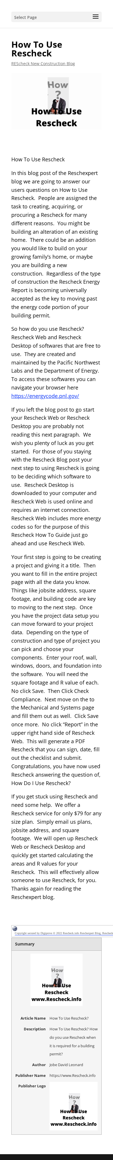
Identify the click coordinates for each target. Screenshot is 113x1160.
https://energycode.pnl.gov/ (45, 395)
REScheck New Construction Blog (43, 63)
